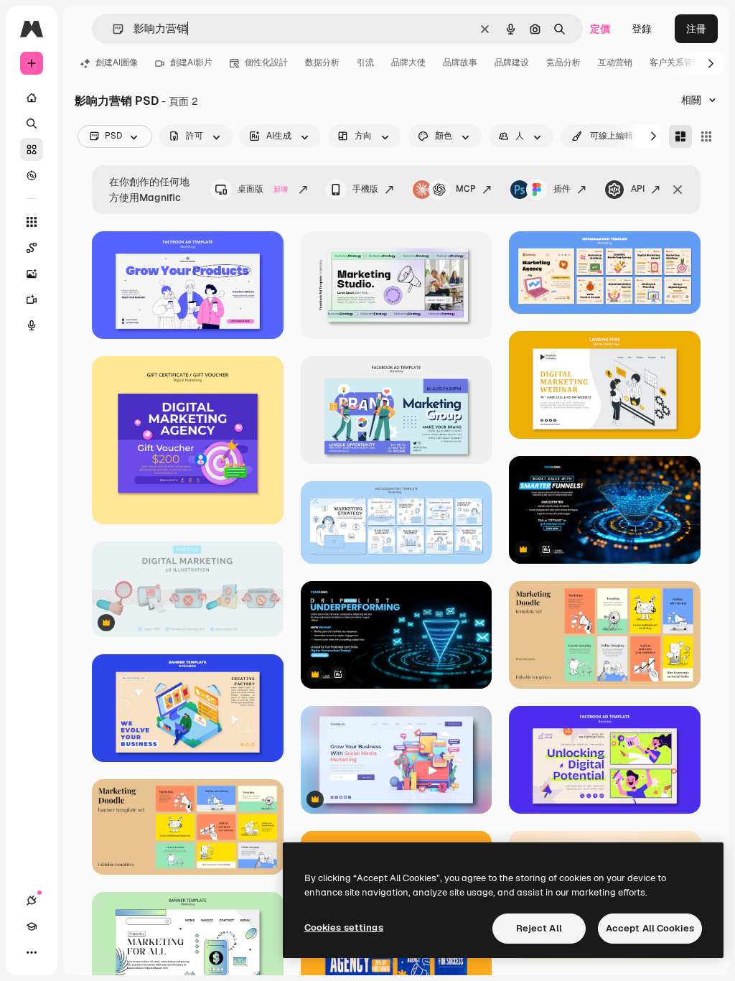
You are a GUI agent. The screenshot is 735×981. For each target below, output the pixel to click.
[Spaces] (31, 247)
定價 (600, 28)
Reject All (539, 928)
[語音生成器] (31, 325)
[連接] (31, 900)
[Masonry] (680, 136)
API (638, 189)
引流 (365, 62)
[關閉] (677, 189)
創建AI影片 (191, 62)
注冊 (696, 28)
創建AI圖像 (116, 62)
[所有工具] (31, 221)
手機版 (365, 189)
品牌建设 (512, 62)
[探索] (31, 175)
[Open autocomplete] (112, 29)
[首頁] (31, 97)
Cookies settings (343, 927)
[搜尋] (31, 123)
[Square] (706, 136)
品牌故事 (460, 62)
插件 (562, 189)
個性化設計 (266, 62)
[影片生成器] (31, 299)
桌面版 (263, 189)
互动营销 (615, 62)
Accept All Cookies (650, 928)
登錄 (642, 28)
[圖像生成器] (31, 273)
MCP (466, 189)
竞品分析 (563, 62)
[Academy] (31, 926)
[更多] (31, 952)
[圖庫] (31, 149)
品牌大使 (408, 62)
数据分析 (322, 62)
